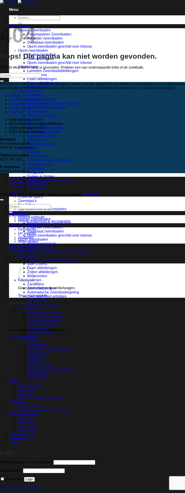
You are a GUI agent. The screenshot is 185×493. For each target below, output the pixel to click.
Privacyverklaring (23, 179)
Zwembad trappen (41, 136)
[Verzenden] (2, 81)
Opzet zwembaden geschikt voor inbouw (59, 46)
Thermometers (38, 164)
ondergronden (38, 373)
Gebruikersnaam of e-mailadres (26, 462)
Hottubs (16, 402)
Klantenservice (21, 108)
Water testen (28, 430)
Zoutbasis (26, 426)
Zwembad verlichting (43, 312)
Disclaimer (17, 187)
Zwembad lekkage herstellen (50, 180)
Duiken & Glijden (40, 176)
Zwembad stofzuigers (44, 132)
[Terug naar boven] (2, 199)
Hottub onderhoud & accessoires (44, 410)
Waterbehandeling (24, 414)
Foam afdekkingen (42, 79)
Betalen (15, 96)
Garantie (16, 112)
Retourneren (19, 104)
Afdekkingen (37, 140)
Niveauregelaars (40, 144)
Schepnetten (37, 156)
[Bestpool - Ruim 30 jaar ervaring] (18, 2)
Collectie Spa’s (30, 197)
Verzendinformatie (23, 100)
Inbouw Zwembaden (34, 219)
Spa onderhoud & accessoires (42, 398)
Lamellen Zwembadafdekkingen (53, 71)
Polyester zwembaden (45, 38)
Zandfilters (35, 95)
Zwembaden (19, 215)
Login (29, 479)
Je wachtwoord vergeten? (20, 487)
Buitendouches (22, 245)
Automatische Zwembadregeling (53, 103)
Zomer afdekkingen (42, 272)
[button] (13, 10)
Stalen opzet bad (40, 247)
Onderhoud (36, 189)
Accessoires (28, 337)
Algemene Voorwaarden (28, 183)
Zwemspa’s (27, 201)
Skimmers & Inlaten (42, 115)
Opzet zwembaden (33, 50)
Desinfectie (27, 418)
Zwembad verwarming (45, 317)
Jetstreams (35, 168)
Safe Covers (37, 264)
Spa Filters (26, 394)
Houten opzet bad (41, 243)
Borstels (33, 152)
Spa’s (13, 382)
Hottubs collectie (31, 406)
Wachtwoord (11, 470)
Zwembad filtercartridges (47, 107)
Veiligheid (35, 172)
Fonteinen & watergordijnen (49, 160)
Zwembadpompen (41, 99)
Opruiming (18, 249)
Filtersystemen (30, 91)
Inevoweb (92, 194)
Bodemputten (38, 111)
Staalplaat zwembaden (45, 42)
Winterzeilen (37, 276)
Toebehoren (27, 308)
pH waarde (27, 233)
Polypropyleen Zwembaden (49, 34)
